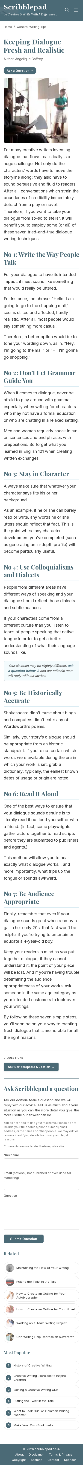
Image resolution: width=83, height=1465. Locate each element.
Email (37, 1175)
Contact (53, 1460)
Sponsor (70, 1460)
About (19, 1454)
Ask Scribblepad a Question (29, 1067)
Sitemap (36, 1460)
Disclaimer (36, 1454)
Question (10, 1195)
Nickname (11, 1155)
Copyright (19, 1460)
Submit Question (23, 1239)
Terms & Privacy (60, 1454)
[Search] (67, 10)
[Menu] (75, 10)
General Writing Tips (32, 27)
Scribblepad (25, 7)
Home (8, 27)
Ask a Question (18, 70)
